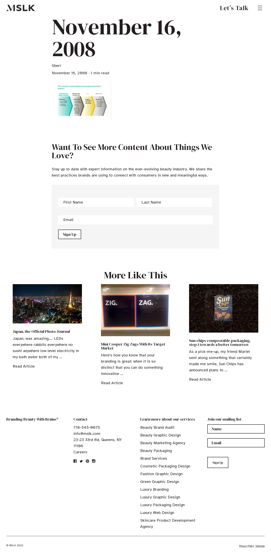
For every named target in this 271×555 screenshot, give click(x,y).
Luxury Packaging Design (162, 504)
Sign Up (69, 234)
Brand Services (153, 458)
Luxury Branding (154, 489)
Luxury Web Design (157, 512)
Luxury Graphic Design (160, 497)
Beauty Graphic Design (160, 435)
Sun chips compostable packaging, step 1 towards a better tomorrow (220, 342)
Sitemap (260, 546)
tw (81, 461)
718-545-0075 (86, 427)
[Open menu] (260, 8)
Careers (80, 452)
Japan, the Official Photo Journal (41, 331)
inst (93, 461)
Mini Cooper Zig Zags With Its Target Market (133, 346)
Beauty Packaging (156, 450)
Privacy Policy (246, 546)
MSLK (20, 8)
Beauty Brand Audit (157, 427)
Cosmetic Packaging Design (165, 466)
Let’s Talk (234, 8)
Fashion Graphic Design (161, 473)
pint (87, 461)
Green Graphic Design (159, 481)
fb (75, 461)
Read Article (24, 366)
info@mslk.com (86, 433)
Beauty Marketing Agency (162, 442)
